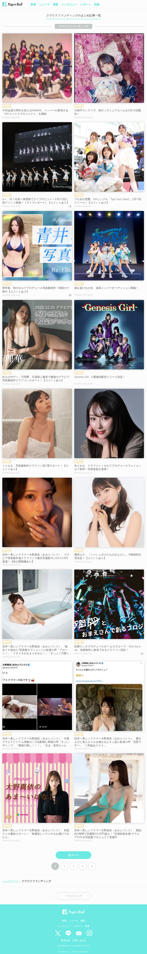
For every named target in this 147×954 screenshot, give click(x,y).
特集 (97, 4)
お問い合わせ (79, 940)
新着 (33, 4)
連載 (55, 4)
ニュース (44, 4)
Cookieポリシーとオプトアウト (73, 945)
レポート (85, 4)
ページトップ (73, 895)
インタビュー (69, 4)
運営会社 (65, 940)
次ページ (73, 855)
